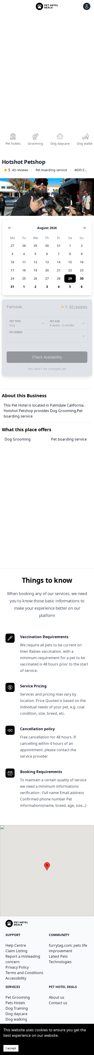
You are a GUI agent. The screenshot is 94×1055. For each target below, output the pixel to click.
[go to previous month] (10, 227)
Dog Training (16, 1008)
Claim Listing (16, 950)
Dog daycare (16, 1013)
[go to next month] (84, 227)
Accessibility (15, 978)
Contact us (58, 1002)
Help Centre (15, 945)
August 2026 (47, 228)
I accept (11, 1048)
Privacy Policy (17, 967)
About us (56, 997)
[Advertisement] (47, 74)
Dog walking (16, 1019)
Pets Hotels (15, 1002)
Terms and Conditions (24, 972)
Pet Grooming (17, 997)
